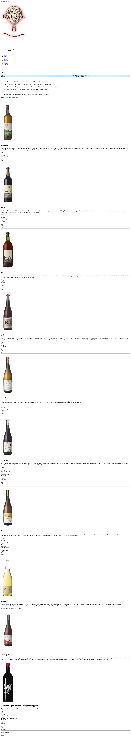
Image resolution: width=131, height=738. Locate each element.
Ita (4, 72)
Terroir (5, 55)
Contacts (6, 64)
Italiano (2, 732)
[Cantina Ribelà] (14, 39)
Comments (6, 63)
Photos (5, 59)
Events (5, 62)
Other (5, 57)
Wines (5, 56)
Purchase (6, 60)
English (7, 732)
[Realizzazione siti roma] (3, 736)
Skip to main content (5, 1)
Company (6, 53)
